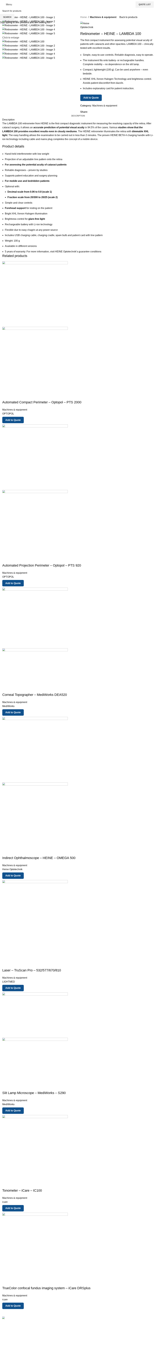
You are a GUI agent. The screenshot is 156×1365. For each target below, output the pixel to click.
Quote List (145, 4)
